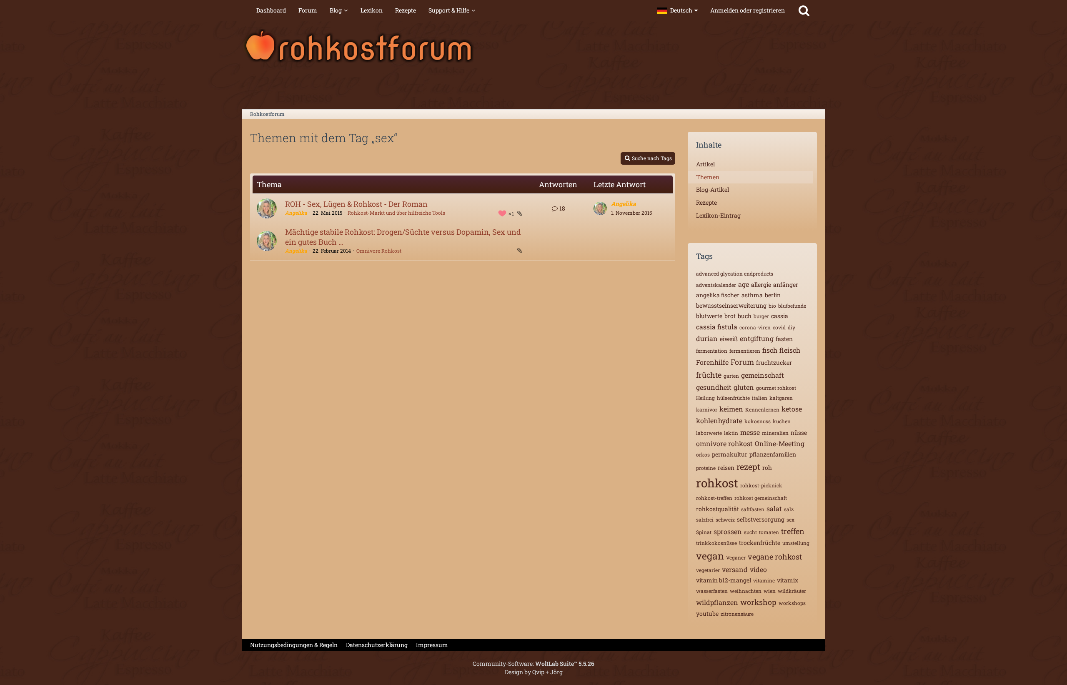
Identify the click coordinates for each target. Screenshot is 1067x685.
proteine (706, 467)
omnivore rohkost (724, 443)
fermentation (711, 350)
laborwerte (709, 432)
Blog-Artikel (712, 189)
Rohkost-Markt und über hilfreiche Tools (396, 212)
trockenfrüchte (759, 543)
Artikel (705, 164)
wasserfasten (712, 590)
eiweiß (729, 339)
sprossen (728, 531)
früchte (708, 375)
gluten (744, 387)
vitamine (764, 580)
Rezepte (706, 202)
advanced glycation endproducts (734, 273)
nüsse (799, 433)
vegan (710, 556)
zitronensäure (737, 613)
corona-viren (755, 327)
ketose (791, 408)
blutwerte (709, 316)
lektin (731, 432)
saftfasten (752, 509)
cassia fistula (716, 326)
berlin (773, 295)
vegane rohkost (775, 557)
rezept (748, 466)
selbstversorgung (760, 519)
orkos (703, 454)
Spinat (703, 532)
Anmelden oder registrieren (747, 10)
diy (791, 327)
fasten (784, 339)
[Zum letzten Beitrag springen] (600, 208)
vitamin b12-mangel (723, 580)
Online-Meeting (779, 443)
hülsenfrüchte (733, 397)
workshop (758, 602)
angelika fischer (717, 295)
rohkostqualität (717, 509)
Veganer (736, 557)
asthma (752, 295)
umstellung (795, 542)
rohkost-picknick (761, 485)
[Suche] (804, 10)
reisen (726, 468)
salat (774, 508)
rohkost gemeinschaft (760, 497)
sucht (750, 532)
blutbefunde (792, 305)
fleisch (789, 350)
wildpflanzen (717, 602)
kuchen (782, 421)
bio (772, 305)
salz (789, 509)
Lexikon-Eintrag (718, 215)
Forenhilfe (712, 362)
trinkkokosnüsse (716, 542)
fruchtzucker (774, 362)
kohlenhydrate (719, 420)
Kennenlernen (762, 409)
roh (767, 468)
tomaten (769, 532)
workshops (792, 603)
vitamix (787, 580)
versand (735, 569)
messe (750, 432)
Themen (707, 177)
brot (730, 316)
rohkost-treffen (714, 497)
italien (759, 397)
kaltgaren (781, 397)
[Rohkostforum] (533, 46)
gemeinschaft (762, 375)
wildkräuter (792, 590)
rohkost (717, 483)
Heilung (705, 397)
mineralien (775, 432)
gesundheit (713, 387)
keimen (731, 408)
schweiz (725, 519)
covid (779, 327)
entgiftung (757, 338)
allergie (761, 285)
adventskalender (716, 284)
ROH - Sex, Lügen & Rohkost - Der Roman (356, 204)
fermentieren (744, 350)
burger (761, 316)
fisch (769, 350)
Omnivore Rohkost (378, 250)
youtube (707, 613)
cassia (779, 316)
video (758, 569)
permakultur (729, 454)
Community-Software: (533, 663)
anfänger (785, 285)
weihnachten (745, 590)
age (743, 284)
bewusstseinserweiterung (731, 305)
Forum (742, 362)
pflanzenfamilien (772, 454)
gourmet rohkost (776, 387)
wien (770, 590)
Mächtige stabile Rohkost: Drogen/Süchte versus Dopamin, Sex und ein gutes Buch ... (403, 237)
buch (744, 316)
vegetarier (708, 570)
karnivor (706, 409)
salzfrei (705, 519)
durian (707, 338)
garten (731, 375)
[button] (677, 10)
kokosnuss (757, 421)
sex (790, 519)
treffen (792, 531)
